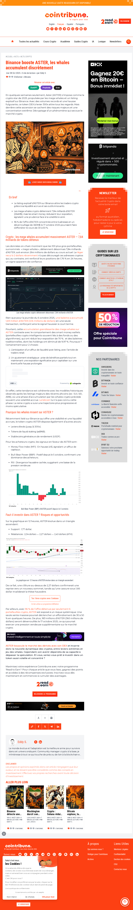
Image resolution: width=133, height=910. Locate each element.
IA (93, 41)
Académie (65, 41)
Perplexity (46, 88)
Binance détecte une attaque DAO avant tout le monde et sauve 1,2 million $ (14, 813)
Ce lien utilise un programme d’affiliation (45, 604)
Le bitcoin (44, 400)
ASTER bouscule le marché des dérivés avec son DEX (36, 645)
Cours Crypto (49, 41)
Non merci (12, 897)
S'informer (18, 77)
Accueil (9, 57)
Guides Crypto (81, 41)
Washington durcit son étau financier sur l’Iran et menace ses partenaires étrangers (34, 813)
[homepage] (7, 41)
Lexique (102, 41)
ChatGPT (33, 88)
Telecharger (108, 295)
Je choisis (29, 897)
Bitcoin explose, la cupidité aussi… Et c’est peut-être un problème (73, 813)
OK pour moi (48, 897)
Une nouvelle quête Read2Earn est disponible (66, 3)
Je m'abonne (108, 232)
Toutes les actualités (29, 41)
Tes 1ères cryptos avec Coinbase (45, 598)
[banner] (45, 270)
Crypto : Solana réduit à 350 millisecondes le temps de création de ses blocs (54, 813)
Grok (58, 88)
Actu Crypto (26, 57)
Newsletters (115, 41)
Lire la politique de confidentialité (17, 888)
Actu (16, 57)
